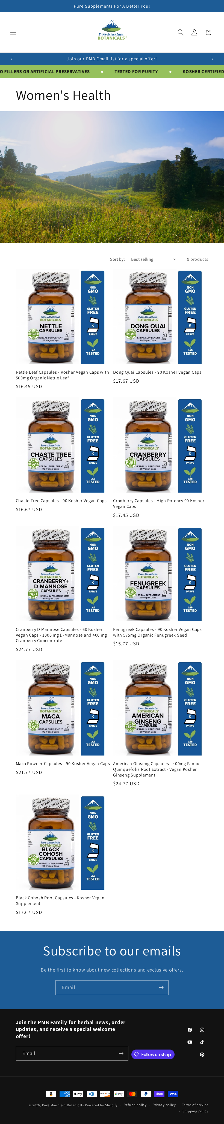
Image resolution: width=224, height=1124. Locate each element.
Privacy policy (164, 1104)
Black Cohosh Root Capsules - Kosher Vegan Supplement (60, 900)
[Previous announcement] (11, 59)
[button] (13, 32)
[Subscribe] (161, 987)
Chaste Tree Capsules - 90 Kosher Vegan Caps (61, 500)
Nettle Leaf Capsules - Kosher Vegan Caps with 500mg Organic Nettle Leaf (62, 374)
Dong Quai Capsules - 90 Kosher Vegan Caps (157, 372)
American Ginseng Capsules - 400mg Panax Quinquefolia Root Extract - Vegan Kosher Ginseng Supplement (156, 769)
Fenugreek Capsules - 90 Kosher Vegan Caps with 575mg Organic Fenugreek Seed (157, 632)
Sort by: (117, 259)
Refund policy (135, 1104)
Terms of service (195, 1104)
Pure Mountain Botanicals (63, 1105)
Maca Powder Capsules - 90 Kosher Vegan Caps (63, 763)
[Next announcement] (213, 59)
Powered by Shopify (101, 1105)
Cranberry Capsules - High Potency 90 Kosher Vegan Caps (158, 503)
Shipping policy (195, 1111)
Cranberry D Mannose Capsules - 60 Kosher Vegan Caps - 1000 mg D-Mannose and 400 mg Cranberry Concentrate (61, 635)
